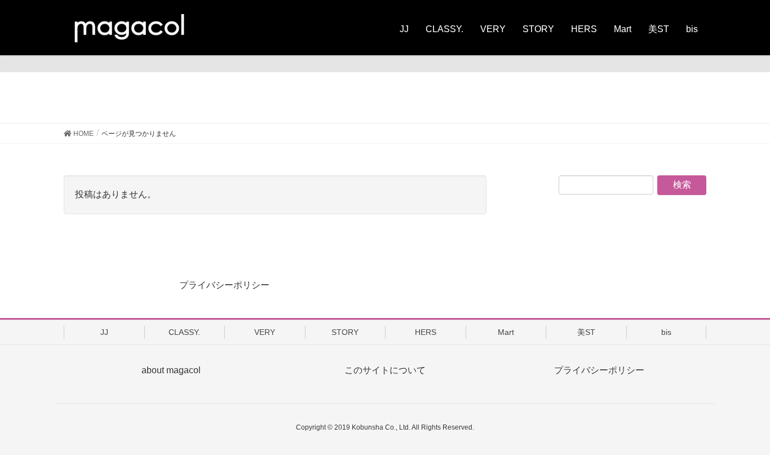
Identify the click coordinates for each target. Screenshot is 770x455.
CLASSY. (184, 332)
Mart (506, 332)
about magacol (171, 370)
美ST (586, 332)
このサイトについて (385, 370)
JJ (104, 332)
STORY (345, 332)
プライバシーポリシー (224, 285)
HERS (425, 332)
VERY (264, 332)
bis (666, 332)
